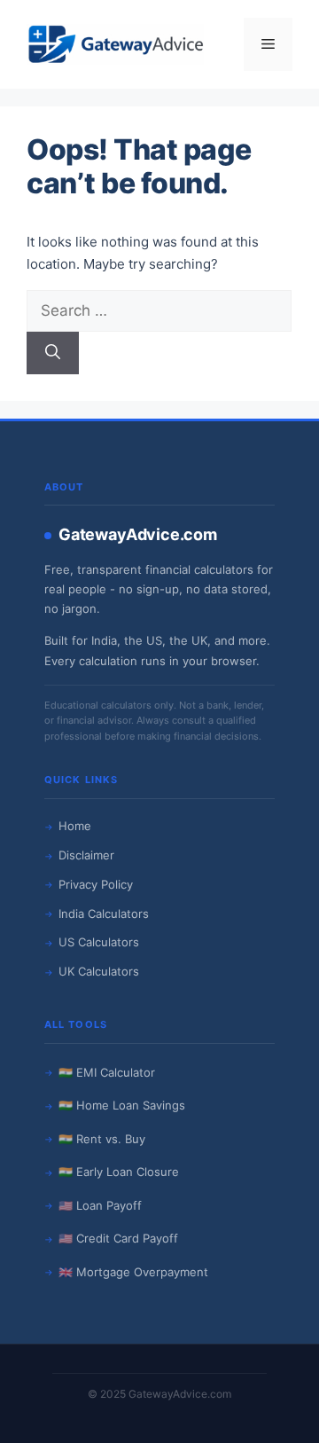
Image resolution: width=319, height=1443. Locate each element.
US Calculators (98, 942)
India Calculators (103, 913)
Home (74, 826)
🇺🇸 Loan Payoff (100, 1205)
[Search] (53, 353)
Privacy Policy (95, 884)
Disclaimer (86, 855)
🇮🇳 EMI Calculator (106, 1072)
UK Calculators (98, 971)
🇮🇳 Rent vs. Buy (101, 1139)
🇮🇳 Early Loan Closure (118, 1172)
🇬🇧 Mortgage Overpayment (133, 1272)
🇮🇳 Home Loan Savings (121, 1105)
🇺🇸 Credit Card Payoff (118, 1238)
